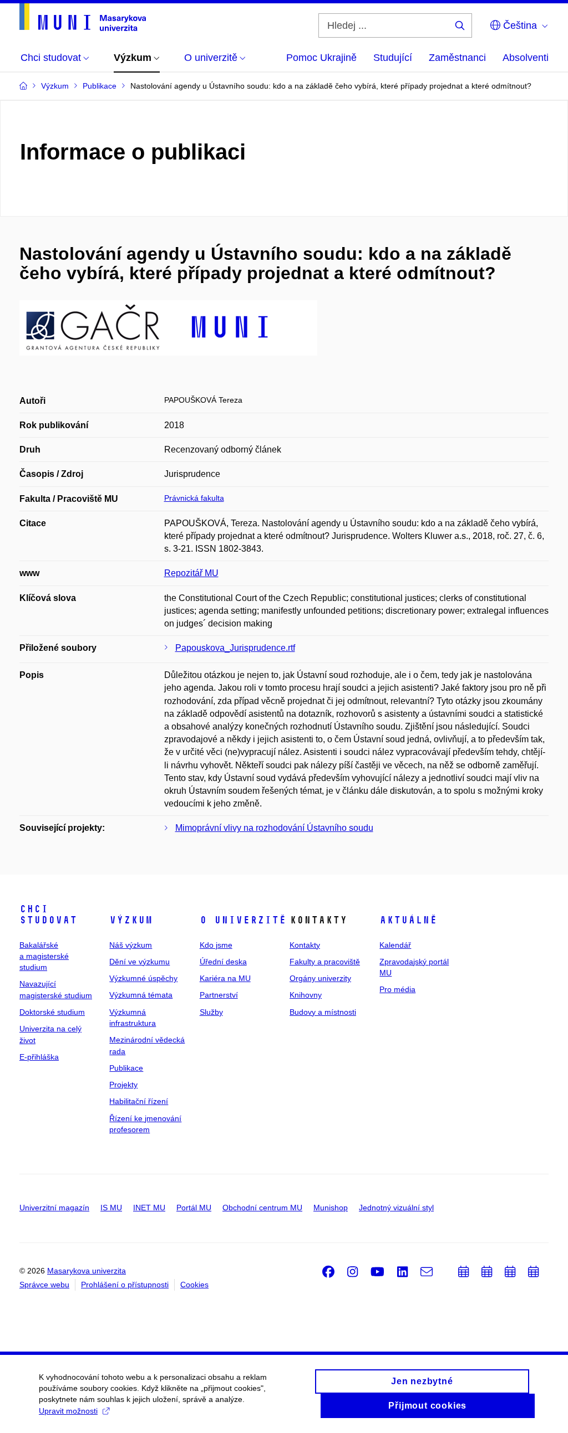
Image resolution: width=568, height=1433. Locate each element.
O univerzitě (243, 920)
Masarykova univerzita (86, 1270)
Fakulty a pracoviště (325, 961)
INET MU (149, 1207)
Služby (211, 1012)
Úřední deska (223, 961)
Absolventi (526, 57)
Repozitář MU (191, 573)
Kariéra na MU (225, 978)
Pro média (397, 989)
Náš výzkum (130, 945)
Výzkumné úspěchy (143, 978)
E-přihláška (39, 1056)
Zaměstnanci (457, 57)
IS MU (111, 1207)
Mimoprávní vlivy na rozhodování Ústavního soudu (274, 828)
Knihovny (306, 994)
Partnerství (219, 994)
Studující (392, 57)
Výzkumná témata (141, 994)
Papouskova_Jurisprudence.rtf (235, 648)
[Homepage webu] (82, 17)
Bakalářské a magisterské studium (44, 956)
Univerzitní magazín (54, 1207)
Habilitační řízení (138, 1101)
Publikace (126, 1068)
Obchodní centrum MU (262, 1207)
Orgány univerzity (320, 978)
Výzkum (131, 920)
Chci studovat (48, 914)
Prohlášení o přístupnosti (125, 1284)
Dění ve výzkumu (139, 961)
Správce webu (44, 1284)
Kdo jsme (216, 945)
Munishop (330, 1207)
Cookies (194, 1284)
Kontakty (305, 945)
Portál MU (193, 1207)
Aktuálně (408, 920)
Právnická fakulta (194, 498)
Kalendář (395, 945)
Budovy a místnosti (323, 1012)
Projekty (123, 1084)
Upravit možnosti (68, 1410)
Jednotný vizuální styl (396, 1207)
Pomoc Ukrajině (321, 57)
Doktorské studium (52, 1012)
